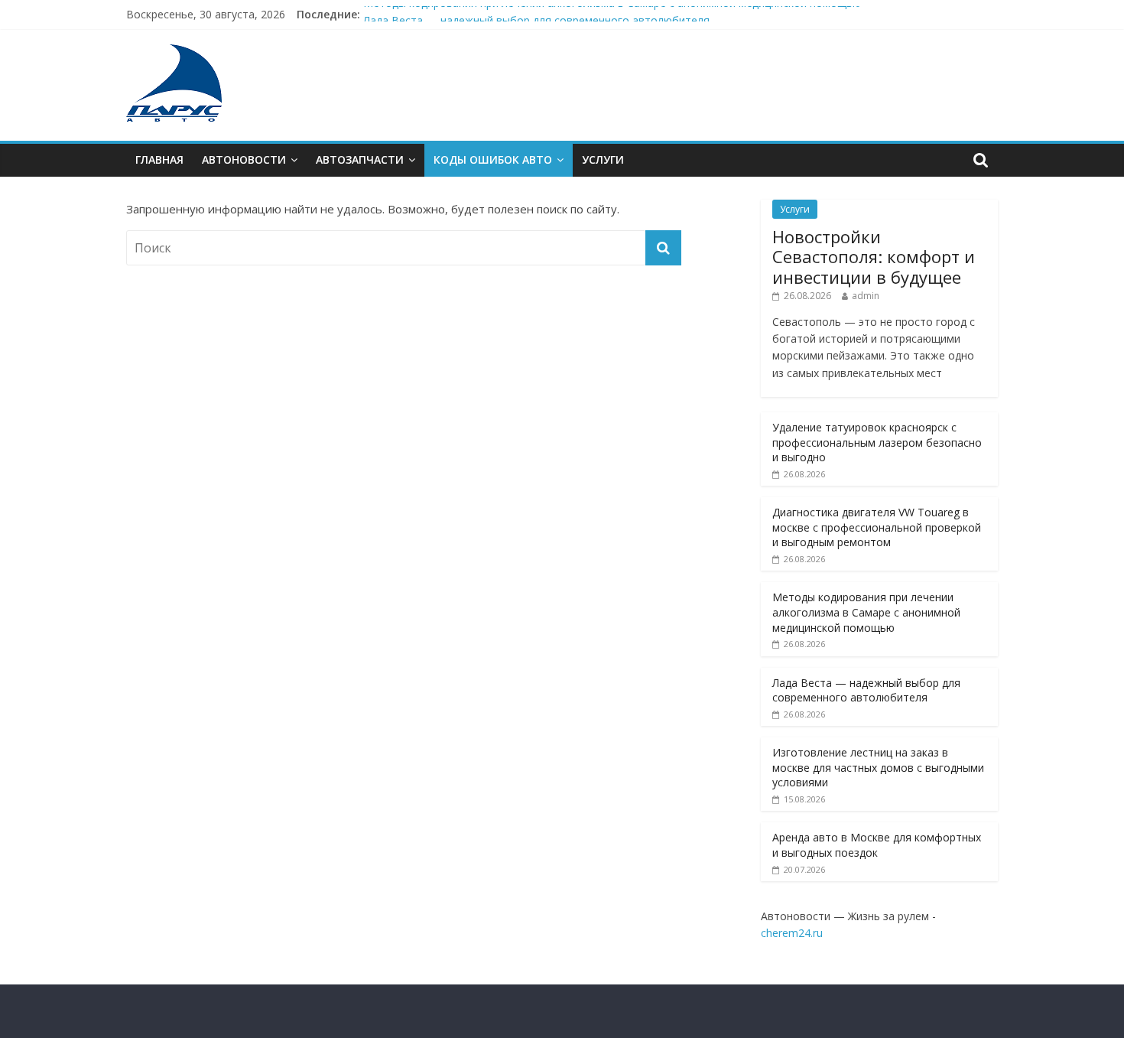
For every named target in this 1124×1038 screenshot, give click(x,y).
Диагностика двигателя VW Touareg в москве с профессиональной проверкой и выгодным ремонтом (876, 527)
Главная (159, 159)
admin (865, 295)
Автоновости (244, 159)
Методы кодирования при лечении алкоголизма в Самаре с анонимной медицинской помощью (612, 9)
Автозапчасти (360, 159)
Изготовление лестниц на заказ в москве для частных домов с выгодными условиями (878, 767)
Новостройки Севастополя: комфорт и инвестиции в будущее (873, 256)
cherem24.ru (792, 933)
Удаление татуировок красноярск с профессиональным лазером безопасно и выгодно (877, 442)
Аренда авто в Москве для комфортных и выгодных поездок (876, 845)
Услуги (603, 159)
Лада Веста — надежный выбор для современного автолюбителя (866, 690)
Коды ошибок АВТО (493, 159)
